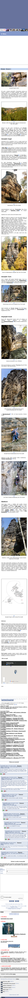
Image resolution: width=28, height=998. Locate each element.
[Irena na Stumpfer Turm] (14, 254)
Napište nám (9, 708)
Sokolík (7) (11, 969)
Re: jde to (21, 951)
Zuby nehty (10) (23, 967)
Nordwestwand (6, 414)
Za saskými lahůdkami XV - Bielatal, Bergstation (12, 735)
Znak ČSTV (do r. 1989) (5, 981)
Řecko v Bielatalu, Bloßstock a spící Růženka (11, 733)
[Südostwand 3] (14, 187)
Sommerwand (20, 309)
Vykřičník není (12, 952)
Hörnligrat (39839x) (16, 961)
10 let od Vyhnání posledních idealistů (9, 739)
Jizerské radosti (18, 952)
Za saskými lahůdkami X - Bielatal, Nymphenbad (12, 746)
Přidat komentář (10, 704)
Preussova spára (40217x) (6, 961)
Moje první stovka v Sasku (6, 722)
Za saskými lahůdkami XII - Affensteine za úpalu (12, 742)
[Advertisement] (14, 14)
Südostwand (17, 163)
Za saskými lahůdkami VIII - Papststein (9, 725)
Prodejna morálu (4, 740)
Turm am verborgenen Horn (7, 754)
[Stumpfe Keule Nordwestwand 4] (14, 435)
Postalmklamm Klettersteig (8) (16, 968)
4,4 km (18, 134)
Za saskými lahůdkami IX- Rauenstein (9, 748)
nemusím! (6, 951)
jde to (25, 951)
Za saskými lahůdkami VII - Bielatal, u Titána (11, 715)
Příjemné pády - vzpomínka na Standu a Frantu (11, 755)
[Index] (14, 30)
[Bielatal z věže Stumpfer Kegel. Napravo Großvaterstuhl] (14, 112)
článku (17, 979)
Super (2, 951)
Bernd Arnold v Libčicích (6, 738)
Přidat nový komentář (14, 762)
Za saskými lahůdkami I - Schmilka (8, 718)
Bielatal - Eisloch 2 (4, 714)
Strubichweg (10, 282)
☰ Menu (3, 34)
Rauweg (16, 155)
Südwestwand (22, 280)
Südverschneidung (8, 321)
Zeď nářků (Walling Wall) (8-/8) (7, 941)
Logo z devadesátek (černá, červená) (8, 983)
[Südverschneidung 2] (14, 343)
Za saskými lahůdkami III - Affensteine (9, 757)
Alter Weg (4, 147)
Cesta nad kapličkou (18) (6, 967)
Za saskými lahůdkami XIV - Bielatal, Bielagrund (12, 728)
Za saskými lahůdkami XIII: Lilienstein (9, 741)
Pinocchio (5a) (4, 942)
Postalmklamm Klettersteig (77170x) (8, 958)
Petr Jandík (7, 703)
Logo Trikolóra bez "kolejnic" (6, 987)
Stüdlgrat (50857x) (17, 959)
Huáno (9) (3, 968)
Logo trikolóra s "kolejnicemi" (6, 985)
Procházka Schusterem (6, 724)
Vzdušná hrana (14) (16, 967)
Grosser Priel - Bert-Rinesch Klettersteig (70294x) (12, 959)
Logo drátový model (4, 989)
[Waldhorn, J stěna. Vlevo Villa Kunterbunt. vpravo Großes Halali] (14, 537)
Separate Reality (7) (18, 969)
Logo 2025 (3, 991)
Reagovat (19, 765)
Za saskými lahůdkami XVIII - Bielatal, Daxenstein (12, 726)
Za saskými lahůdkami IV (6, 753)
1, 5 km (5, 134)
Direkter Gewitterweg (7, 458)
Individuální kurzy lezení (7, 918)
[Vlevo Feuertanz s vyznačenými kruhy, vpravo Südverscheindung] (14, 388)
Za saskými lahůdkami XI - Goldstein (9, 745)
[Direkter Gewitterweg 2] (14, 479)
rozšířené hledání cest (14, 913)
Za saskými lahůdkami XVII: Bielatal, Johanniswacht (13, 731)
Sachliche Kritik (15, 210)
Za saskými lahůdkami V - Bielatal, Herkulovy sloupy (13, 750)
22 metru (16, 951)
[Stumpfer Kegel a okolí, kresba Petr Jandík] (14, 597)
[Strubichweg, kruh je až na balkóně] (14, 294)
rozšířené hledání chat (14, 914)
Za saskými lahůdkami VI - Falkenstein (9, 749)
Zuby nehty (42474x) (16, 960)
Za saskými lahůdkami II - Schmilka (9, 719)
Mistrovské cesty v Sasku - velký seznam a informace (13, 712)
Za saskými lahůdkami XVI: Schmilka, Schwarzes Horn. (13, 720)
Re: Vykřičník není (4, 952)
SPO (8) (7, 968)
